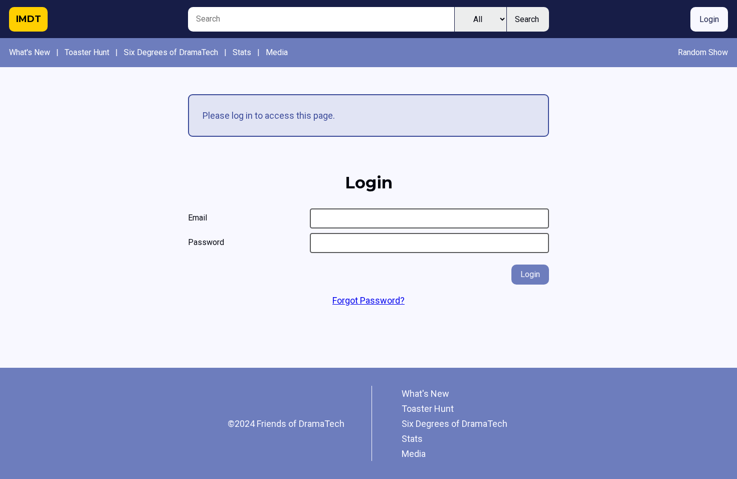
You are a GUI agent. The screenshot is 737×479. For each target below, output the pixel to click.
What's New (29, 52)
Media (277, 52)
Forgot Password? (368, 300)
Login (709, 19)
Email (197, 217)
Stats (242, 52)
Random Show (703, 52)
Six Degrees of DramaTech (171, 52)
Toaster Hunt (87, 52)
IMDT (28, 19)
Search (527, 19)
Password (206, 242)
